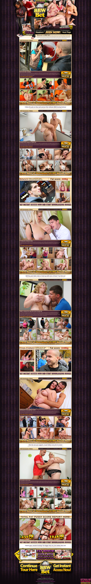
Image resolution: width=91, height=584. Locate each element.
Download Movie (66, 74)
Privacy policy (52, 580)
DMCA (37, 581)
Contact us (49, 581)
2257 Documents (40, 580)
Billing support (53, 581)
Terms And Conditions (46, 580)
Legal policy (40, 581)
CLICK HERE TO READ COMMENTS (26, 76)
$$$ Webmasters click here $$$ (45, 577)
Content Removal (44, 581)
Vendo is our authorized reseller (45, 582)
